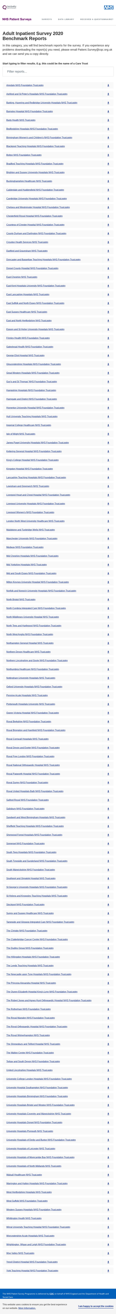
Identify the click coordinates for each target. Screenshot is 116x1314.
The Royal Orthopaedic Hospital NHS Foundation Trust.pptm (36, 1026)
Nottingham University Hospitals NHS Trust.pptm (30, 678)
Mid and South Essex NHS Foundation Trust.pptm (31, 573)
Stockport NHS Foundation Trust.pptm (25, 904)
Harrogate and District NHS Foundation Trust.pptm (31, 399)
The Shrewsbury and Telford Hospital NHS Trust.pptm (33, 1044)
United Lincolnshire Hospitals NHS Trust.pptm (29, 1070)
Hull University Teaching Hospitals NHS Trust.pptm (31, 416)
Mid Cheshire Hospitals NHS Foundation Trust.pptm (32, 556)
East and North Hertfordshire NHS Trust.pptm (28, 320)
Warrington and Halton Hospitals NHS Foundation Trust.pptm (36, 1183)
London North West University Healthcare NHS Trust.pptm (35, 521)
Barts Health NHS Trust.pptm (20, 120)
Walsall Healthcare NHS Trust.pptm (24, 1175)
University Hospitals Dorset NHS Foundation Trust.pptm (34, 1122)
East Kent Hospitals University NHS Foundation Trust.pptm (35, 286)
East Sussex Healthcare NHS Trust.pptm (26, 312)
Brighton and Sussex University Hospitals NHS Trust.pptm (35, 172)
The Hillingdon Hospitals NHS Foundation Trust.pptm (33, 957)
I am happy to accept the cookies (95, 1306)
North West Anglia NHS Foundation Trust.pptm (29, 634)
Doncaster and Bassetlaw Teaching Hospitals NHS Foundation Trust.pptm (43, 259)
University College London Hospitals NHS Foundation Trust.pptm (39, 1079)
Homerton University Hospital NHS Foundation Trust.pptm (35, 408)
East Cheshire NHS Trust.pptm (21, 277)
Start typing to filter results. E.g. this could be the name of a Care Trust (45, 63)
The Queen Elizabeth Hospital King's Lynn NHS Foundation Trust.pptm (41, 992)
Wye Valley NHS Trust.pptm (20, 1253)
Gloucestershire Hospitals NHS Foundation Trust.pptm (33, 364)
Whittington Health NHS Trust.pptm (23, 1218)
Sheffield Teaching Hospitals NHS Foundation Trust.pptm (35, 826)
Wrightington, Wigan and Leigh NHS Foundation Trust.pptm (36, 1244)
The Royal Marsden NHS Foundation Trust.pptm (30, 1018)
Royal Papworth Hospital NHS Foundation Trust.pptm (33, 774)
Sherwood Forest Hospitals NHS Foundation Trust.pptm (34, 835)
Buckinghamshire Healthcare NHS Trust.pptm (29, 181)
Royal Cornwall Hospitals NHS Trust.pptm (27, 739)
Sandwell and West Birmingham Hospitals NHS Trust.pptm (35, 817)
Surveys (47, 19)
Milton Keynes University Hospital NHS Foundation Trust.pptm (37, 582)
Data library (66, 19)
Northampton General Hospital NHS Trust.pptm (29, 643)
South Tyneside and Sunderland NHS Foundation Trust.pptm (36, 861)
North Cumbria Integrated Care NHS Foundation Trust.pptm (36, 608)
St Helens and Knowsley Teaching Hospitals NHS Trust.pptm (36, 896)
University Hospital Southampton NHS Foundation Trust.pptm (37, 1087)
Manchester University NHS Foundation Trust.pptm (31, 538)
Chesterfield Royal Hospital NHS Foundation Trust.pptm (34, 216)
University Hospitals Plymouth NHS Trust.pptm (29, 1131)
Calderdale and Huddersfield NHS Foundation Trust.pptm (35, 190)
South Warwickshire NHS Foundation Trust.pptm (30, 870)
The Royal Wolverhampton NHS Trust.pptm (28, 1035)
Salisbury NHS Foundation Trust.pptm (25, 808)
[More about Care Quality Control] (9, 7)
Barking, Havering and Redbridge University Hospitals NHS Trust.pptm (41, 102)
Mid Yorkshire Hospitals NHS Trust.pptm (26, 564)
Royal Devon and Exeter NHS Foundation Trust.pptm (33, 747)
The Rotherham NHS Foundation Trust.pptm (28, 1009)
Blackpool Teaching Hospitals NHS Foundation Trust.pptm (35, 146)
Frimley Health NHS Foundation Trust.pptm (28, 338)
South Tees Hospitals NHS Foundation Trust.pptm (31, 852)
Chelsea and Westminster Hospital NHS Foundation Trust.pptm (38, 207)
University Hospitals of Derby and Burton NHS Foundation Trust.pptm (41, 1140)
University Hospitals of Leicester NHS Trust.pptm (30, 1148)
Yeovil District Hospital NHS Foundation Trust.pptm (32, 1262)
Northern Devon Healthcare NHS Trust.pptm (28, 652)
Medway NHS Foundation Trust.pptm (24, 547)
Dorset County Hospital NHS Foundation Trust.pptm (32, 268)
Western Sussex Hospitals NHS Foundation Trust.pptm (33, 1209)
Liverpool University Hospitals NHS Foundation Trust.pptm (35, 503)
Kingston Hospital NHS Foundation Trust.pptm (29, 469)
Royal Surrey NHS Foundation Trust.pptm (27, 782)
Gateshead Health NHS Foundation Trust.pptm (29, 347)
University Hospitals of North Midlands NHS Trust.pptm (33, 1166)
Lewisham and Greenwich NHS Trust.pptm (27, 486)
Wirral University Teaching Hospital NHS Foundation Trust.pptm (38, 1227)
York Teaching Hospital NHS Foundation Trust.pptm (32, 1270)
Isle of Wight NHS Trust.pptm (20, 434)
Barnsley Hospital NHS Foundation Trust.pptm (29, 111)
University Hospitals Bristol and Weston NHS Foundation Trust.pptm (40, 1105)
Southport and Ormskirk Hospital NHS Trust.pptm (30, 878)
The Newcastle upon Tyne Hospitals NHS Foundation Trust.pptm (38, 974)
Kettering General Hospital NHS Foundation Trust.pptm (34, 451)
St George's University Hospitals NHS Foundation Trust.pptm (36, 887)
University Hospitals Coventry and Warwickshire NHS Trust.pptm (38, 1114)
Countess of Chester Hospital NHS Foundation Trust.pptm (35, 225)
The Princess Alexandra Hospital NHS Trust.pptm (31, 983)
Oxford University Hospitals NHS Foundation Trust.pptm (34, 686)
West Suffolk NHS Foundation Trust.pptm (27, 1201)
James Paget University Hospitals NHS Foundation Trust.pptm (37, 442)
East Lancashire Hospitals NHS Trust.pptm (27, 294)
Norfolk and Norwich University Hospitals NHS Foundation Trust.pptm (41, 591)
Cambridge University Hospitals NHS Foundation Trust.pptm (36, 198)
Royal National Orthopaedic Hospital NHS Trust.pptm (33, 765)
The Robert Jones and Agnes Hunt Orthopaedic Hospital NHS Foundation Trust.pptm (48, 1000)
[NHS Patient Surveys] (17, 19)
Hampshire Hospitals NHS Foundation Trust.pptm (31, 390)
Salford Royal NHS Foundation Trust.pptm (27, 800)
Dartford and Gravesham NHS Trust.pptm (27, 251)
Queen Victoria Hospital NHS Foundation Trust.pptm (32, 713)
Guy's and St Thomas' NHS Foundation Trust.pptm (31, 381)
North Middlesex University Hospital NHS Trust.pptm (32, 617)
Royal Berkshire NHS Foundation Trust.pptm (28, 721)
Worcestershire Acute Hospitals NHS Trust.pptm (30, 1236)
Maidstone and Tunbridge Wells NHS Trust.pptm (30, 530)
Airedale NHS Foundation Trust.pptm (24, 85)
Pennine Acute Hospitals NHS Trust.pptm (27, 695)
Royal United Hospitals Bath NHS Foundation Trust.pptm (34, 791)
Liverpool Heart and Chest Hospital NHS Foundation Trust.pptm (38, 495)
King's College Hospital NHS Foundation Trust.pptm (32, 460)
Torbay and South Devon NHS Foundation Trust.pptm (33, 1061)
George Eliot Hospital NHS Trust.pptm (25, 355)
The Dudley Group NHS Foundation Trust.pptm (29, 948)
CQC (52, 1294)
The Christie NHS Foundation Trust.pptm (26, 931)
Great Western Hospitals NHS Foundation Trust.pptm (32, 373)
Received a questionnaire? (96, 19)
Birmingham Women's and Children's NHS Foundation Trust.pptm (39, 137)
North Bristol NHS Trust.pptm (20, 599)
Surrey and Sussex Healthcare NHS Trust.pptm (30, 913)
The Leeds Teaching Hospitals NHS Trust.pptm (29, 965)
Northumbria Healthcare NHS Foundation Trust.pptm (32, 669)
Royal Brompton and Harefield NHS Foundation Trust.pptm (35, 730)
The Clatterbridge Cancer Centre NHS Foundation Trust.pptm (37, 939)
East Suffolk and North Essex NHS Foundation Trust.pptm (35, 303)
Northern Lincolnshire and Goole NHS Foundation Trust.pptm (37, 660)
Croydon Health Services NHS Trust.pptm (27, 242)
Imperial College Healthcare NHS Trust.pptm (28, 425)
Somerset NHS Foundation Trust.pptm (25, 843)
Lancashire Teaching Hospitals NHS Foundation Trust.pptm (36, 477)
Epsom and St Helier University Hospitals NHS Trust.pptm (35, 329)
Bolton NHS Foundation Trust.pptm (23, 155)
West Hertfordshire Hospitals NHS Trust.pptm (29, 1192)
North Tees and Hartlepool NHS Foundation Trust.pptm (33, 625)
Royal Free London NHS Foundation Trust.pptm (30, 756)
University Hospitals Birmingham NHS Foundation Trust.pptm (37, 1096)
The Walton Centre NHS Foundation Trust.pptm (30, 1053)
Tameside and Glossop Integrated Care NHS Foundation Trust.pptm (40, 922)
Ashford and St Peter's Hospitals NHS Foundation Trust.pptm (36, 94)
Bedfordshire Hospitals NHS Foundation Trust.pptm (32, 129)
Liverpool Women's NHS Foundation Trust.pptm (30, 512)
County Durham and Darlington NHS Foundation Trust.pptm (36, 233)
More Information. (27, 1308)
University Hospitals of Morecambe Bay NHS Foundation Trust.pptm (40, 1157)
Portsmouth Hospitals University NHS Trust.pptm (30, 704)
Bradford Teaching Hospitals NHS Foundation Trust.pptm (34, 164)
